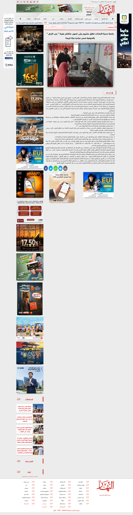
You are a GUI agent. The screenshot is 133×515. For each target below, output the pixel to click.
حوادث (61, 18)
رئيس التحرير (80, 497)
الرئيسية (81, 482)
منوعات (26, 488)
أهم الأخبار (104, 18)
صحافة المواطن (62, 491)
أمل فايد (108, 92)
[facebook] (37, 1)
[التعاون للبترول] (29, 184)
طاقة (62, 500)
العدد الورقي (81, 500)
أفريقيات (44, 500)
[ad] (29, 38)
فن (53, 18)
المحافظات (37, 18)
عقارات (80, 503)
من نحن (44, 503)
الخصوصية (62, 506)
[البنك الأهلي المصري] (9, 41)
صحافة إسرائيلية (26, 497)
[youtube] (30, 1)
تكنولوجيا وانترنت (44, 491)
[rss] (27, 1)
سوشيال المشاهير (44, 494)
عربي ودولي (88, 18)
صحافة (80, 491)
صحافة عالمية (44, 497)
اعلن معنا (26, 503)
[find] (24, 1)
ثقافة (45, 18)
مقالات (29, 18)
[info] (21, 1)
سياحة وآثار (62, 503)
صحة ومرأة (62, 494)
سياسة (26, 491)
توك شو (26, 494)
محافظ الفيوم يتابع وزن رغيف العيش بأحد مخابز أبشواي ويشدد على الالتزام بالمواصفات (48, 22)
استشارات (80, 494)
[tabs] (17, 1)
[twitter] (34, 1)
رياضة (96, 18)
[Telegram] (60, 168)
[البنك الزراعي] (98, 184)
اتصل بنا (44, 506)
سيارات (26, 500)
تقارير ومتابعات (79, 18)
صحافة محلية (62, 497)
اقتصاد (70, 18)
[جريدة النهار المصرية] (49, 8)
